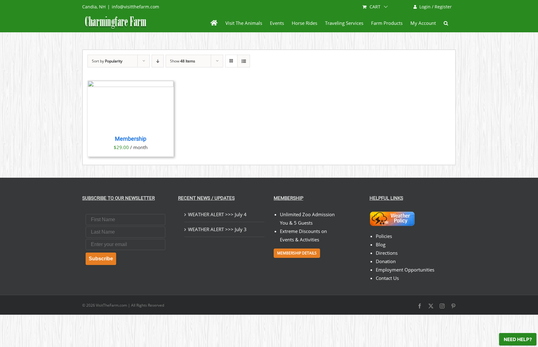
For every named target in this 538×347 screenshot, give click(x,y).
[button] (446, 23)
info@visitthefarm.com (135, 7)
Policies (384, 236)
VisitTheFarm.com (111, 305)
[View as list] (244, 61)
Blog (380, 244)
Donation (386, 261)
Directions (387, 253)
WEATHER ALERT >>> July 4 (217, 214)
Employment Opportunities (405, 270)
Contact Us (387, 278)
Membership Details (297, 253)
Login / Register (435, 7)
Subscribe (101, 258)
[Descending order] (158, 61)
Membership (130, 139)
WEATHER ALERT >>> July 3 (217, 229)
